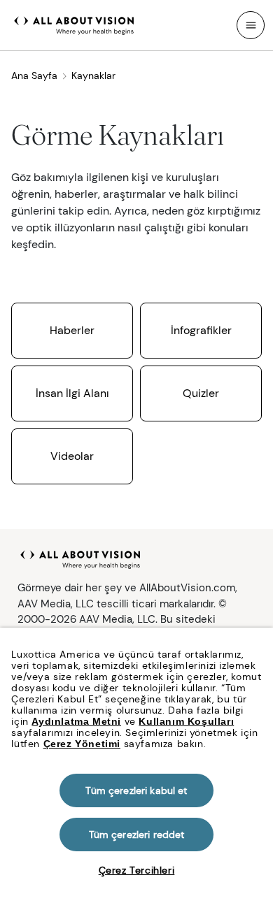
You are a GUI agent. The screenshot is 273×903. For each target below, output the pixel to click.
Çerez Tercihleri (137, 870)
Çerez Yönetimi (81, 743)
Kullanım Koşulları (186, 721)
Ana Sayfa (34, 75)
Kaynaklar (93, 75)
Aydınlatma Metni (76, 721)
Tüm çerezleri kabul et (136, 790)
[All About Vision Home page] (74, 24)
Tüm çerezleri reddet (137, 834)
